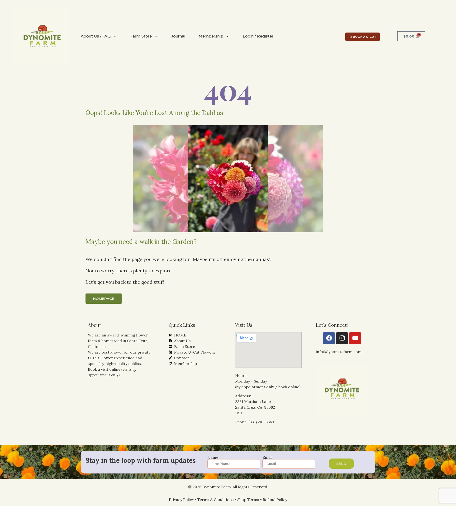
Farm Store (141, 36)
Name (212, 457)
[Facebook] (329, 338)
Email (267, 457)
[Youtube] (355, 338)
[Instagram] (342, 338)
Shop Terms (248, 499)
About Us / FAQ (96, 36)
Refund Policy (275, 499)
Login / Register (258, 36)
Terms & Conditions (215, 499)
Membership (211, 36)
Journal (178, 36)
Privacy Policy (181, 499)
